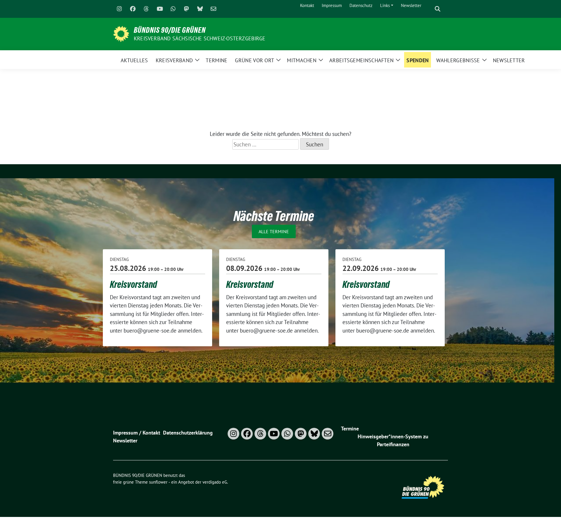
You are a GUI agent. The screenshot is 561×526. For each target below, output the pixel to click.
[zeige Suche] (437, 9)
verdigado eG (214, 482)
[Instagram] (119, 9)
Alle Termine (274, 231)
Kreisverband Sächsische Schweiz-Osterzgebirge (199, 38)
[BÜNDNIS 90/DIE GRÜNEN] (121, 33)
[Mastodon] (186, 9)
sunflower (158, 482)
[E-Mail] (213, 9)
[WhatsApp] (173, 9)
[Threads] (146, 9)
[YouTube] (159, 9)
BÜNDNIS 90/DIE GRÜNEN (170, 30)
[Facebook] (132, 9)
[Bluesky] (200, 9)
